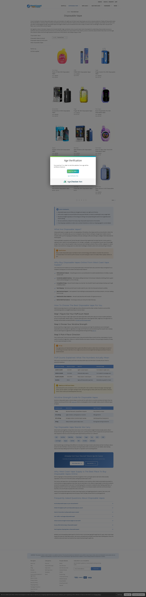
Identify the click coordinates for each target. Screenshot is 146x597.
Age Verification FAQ (73, 176)
